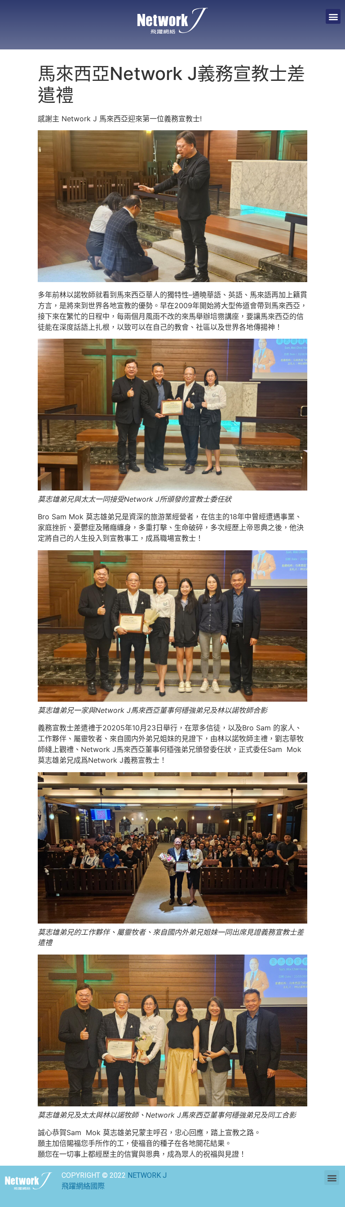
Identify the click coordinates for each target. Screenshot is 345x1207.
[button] (333, 16)
